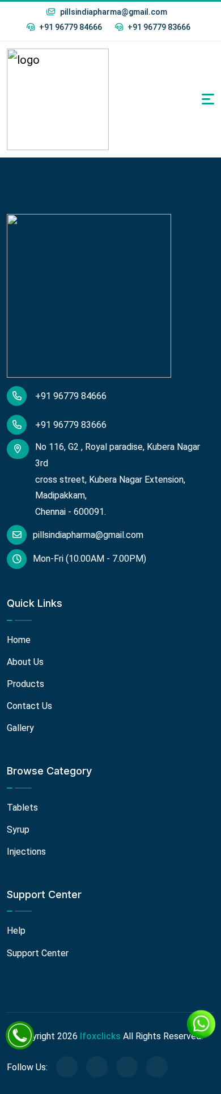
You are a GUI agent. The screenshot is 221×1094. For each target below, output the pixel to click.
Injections (26, 851)
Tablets (22, 807)
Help (16, 930)
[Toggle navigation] (208, 99)
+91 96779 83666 (158, 27)
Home (19, 639)
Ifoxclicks (100, 1036)
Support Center (38, 953)
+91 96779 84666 (69, 27)
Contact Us (29, 706)
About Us (25, 662)
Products (25, 684)
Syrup (18, 829)
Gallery (20, 728)
